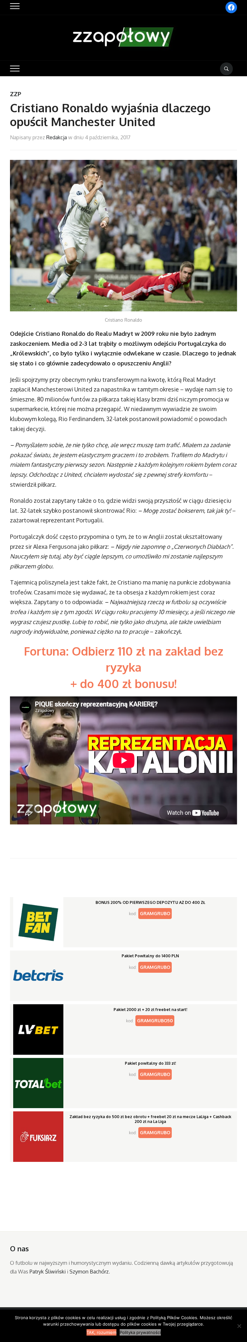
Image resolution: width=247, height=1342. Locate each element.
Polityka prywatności (140, 1332)
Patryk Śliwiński (48, 1271)
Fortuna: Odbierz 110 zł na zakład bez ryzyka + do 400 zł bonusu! (123, 667)
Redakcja (56, 137)
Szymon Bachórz (89, 1271)
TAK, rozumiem (101, 1332)
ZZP (15, 93)
